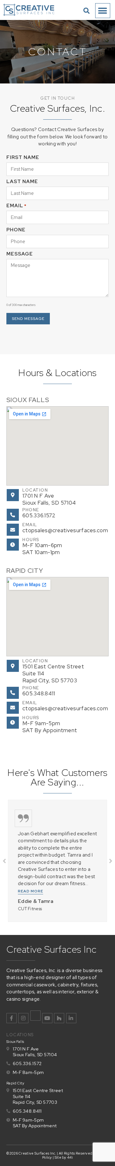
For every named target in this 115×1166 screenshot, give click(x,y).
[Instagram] (23, 1018)
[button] (86, 10)
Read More (30, 891)
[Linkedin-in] (71, 1018)
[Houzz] (59, 1018)
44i (70, 1157)
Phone (30, 510)
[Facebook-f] (11, 1018)
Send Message (28, 318)
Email (29, 524)
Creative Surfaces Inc (51, 949)
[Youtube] (47, 1018)
